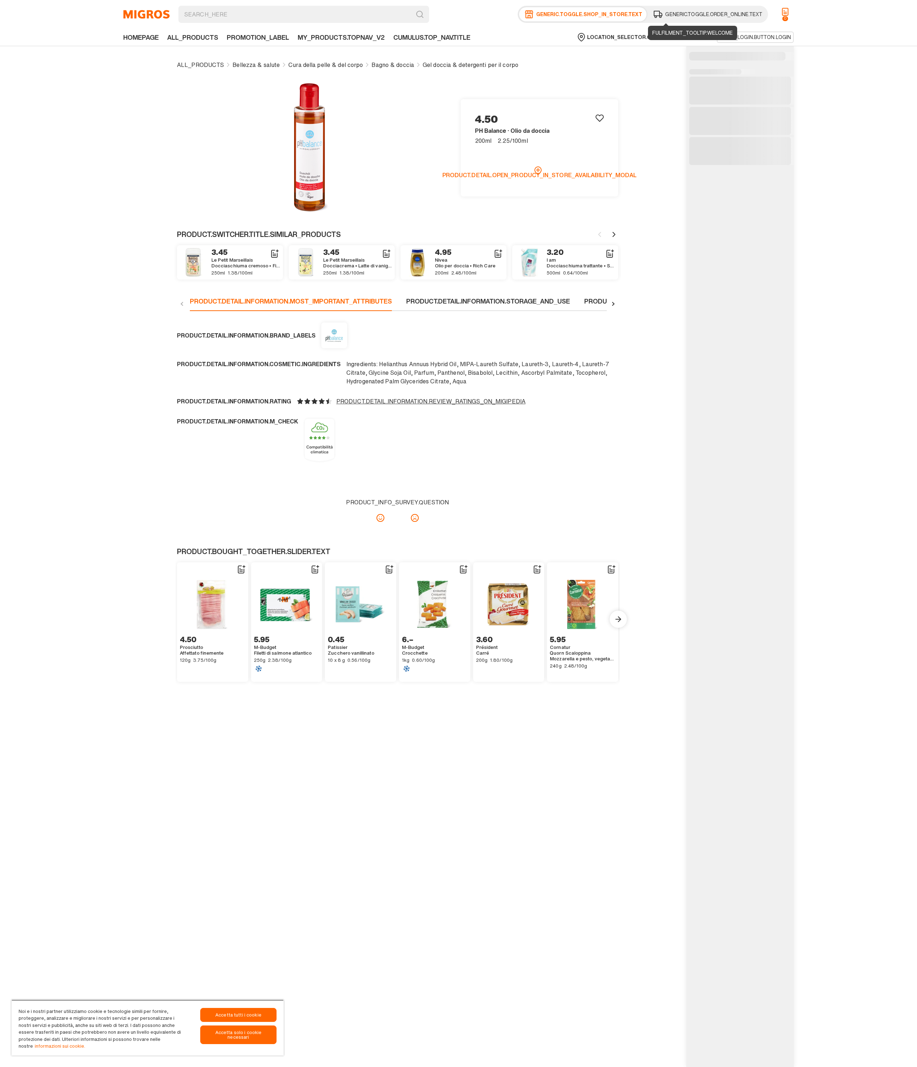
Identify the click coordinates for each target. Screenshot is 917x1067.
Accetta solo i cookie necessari (238, 1035)
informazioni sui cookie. (60, 1046)
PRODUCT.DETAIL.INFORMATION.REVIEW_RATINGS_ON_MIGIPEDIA (430, 401)
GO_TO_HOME (146, 14)
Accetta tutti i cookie (238, 1015)
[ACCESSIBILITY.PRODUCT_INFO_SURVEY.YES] (380, 518)
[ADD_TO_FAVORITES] (599, 118)
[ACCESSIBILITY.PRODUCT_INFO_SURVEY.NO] (415, 518)
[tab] (291, 304)
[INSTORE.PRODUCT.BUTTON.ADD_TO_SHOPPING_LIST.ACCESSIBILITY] (274, 254)
